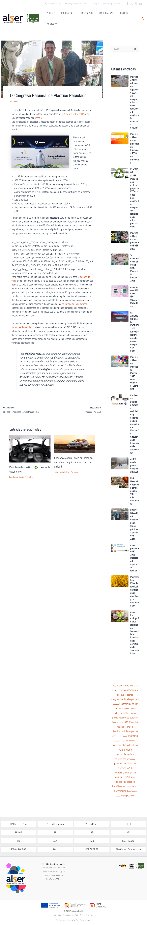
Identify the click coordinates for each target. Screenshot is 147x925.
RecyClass (117, 786)
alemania (134, 685)
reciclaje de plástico (125, 782)
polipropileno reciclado (125, 763)
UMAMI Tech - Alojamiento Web (81, 920)
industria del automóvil (129, 717)
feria (128, 713)
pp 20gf (130, 768)
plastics (134, 731)
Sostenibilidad (120, 791)
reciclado (119, 777)
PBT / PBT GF (91, 849)
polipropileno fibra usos (125, 759)
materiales (121, 727)
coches (130, 695)
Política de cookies (86, 915)
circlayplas (121, 695)
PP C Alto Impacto (55, 824)
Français (106, 3)
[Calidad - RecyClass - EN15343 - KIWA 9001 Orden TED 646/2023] (131, 865)
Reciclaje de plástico (16, 477)
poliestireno (132, 745)
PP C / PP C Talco (18, 824)
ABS (128, 832)
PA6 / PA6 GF (128, 840)
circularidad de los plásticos (73, 304)
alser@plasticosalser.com (54, 875)
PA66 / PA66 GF (18, 849)
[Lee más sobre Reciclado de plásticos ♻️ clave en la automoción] (30, 448)
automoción (131, 690)
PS (92, 832)
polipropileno (125, 749)
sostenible (132, 791)
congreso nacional (120, 699)
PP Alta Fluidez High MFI (125, 772)
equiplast (118, 708)
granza (115, 717)
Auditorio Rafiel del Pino (75, 114)
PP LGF (18, 832)
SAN (92, 840)
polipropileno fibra (125, 754)
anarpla (121, 690)
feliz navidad (120, 713)
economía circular (129, 704)
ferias (133, 713)
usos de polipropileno (125, 795)
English (96, 3)
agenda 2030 (123, 685)
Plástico (133, 736)
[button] (143, 18)
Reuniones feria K (130, 786)
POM (55, 849)
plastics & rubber (119, 736)
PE (55, 832)
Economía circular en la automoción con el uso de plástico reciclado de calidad (73, 462)
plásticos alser (120, 745)
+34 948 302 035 (55, 879)
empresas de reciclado (22, 327)
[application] (54, 13)
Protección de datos (70, 915)
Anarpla (38, 117)
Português (117, 3)
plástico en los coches (125, 740)
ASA (55, 840)
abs (114, 685)
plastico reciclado (121, 731)
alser (114, 690)
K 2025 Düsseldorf (130, 722)
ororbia (130, 727)
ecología (116, 704)
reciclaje (130, 777)
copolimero (134, 699)
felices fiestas (129, 708)
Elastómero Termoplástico (128, 849)
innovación (116, 722)
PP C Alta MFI (91, 824)
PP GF (129, 824)
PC (18, 840)
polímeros (121, 768)
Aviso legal (57, 915)
